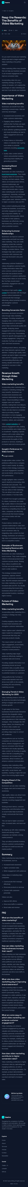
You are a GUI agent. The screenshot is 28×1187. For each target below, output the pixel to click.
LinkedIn (4, 1168)
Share (24, 33)
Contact (4, 1152)
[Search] (24, 2)
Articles (4, 1149)
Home (3, 1140)
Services (4, 1146)
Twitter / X (5, 1165)
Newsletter (5, 1156)
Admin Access (14, 1183)
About (4, 1143)
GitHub (4, 1171)
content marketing (12, 424)
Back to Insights (9, 10)
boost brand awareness (9, 174)
